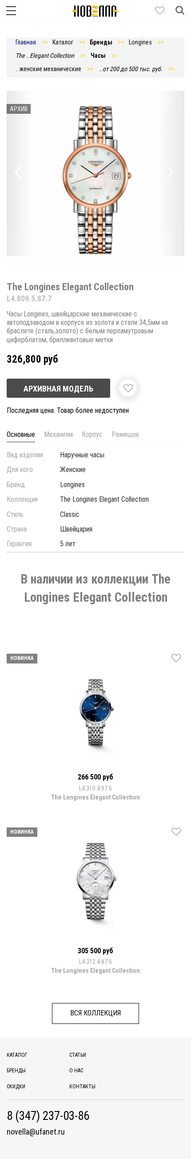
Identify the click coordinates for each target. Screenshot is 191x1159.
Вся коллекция (95, 1013)
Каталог (17, 1055)
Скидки (16, 1086)
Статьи (77, 1055)
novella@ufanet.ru (36, 1131)
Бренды (16, 1070)
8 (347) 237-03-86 (48, 1116)
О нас (76, 1070)
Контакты (82, 1086)
